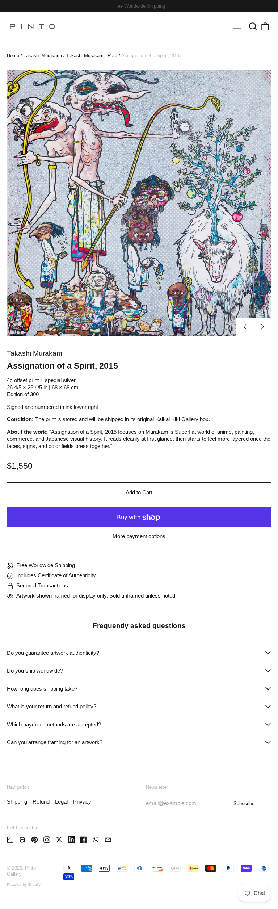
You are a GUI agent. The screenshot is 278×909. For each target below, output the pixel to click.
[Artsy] (10, 839)
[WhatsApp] (95, 839)
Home (13, 55)
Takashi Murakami (43, 55)
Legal (61, 802)
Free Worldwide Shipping (139, 6)
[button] (253, 26)
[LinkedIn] (71, 839)
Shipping (17, 802)
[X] (59, 839)
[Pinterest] (34, 839)
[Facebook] (83, 839)
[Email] (108, 839)
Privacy (82, 802)
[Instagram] (46, 839)
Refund (41, 802)
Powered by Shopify (24, 885)
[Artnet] (22, 839)
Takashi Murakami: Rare (91, 55)
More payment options (139, 536)
